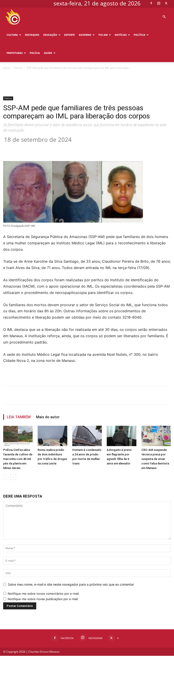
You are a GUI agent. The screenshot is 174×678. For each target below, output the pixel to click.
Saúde (48, 53)
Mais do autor (48, 417)
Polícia (35, 53)
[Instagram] (158, 3)
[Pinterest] (64, 148)
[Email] (85, 148)
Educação (50, 34)
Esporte (69, 34)
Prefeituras (15, 53)
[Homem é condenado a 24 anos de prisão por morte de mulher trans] (87, 436)
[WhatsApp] (75, 148)
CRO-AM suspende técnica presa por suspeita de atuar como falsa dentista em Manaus (155, 459)
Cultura (12, 34)
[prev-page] (6, 477)
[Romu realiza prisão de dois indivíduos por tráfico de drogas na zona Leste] (52, 436)
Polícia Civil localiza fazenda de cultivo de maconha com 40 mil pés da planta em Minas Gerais (17, 459)
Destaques (32, 34)
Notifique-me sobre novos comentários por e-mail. (44, 593)
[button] (164, 17)
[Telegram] (96, 148)
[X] (166, 3)
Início (6, 68)
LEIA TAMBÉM (19, 417)
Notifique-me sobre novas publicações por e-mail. (43, 599)
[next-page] (13, 477)
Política (139, 34)
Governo (85, 34)
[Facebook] (151, 3)
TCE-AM (103, 34)
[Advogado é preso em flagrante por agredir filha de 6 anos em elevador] (121, 436)
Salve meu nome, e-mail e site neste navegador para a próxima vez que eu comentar (71, 584)
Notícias (121, 34)
